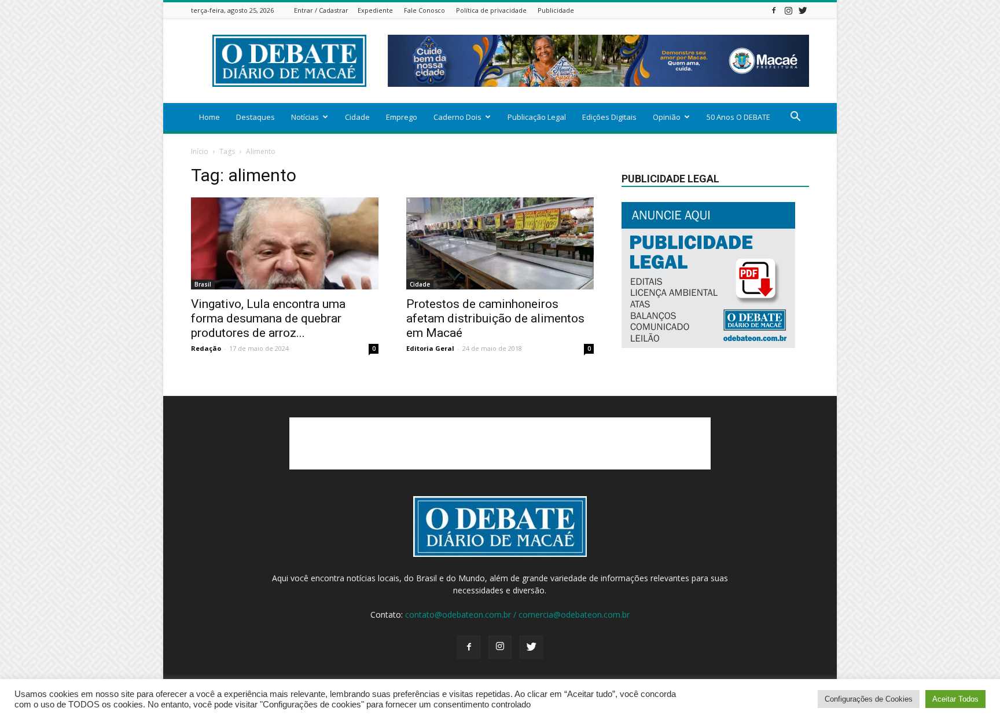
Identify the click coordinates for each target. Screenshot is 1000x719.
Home (209, 117)
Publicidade (556, 10)
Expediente (375, 10)
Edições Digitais (609, 117)
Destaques (255, 117)
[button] (795, 117)
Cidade (357, 117)
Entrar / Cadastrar (321, 10)
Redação (206, 348)
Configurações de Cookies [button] (869, 699)
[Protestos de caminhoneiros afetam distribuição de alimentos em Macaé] (500, 243)
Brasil (202, 284)
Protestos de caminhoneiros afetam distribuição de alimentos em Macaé (495, 318)
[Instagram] (788, 10)
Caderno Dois (457, 117)
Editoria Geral (430, 348)
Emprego (401, 117)
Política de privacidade (491, 10)
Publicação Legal (537, 117)
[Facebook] (773, 10)
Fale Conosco (424, 10)
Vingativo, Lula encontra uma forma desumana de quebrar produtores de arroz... (268, 318)
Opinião (667, 117)
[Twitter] (802, 10)
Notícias (305, 117)
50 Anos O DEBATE (738, 117)
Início (199, 151)
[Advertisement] (500, 443)
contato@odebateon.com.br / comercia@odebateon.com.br (517, 614)
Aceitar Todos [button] (955, 699)
